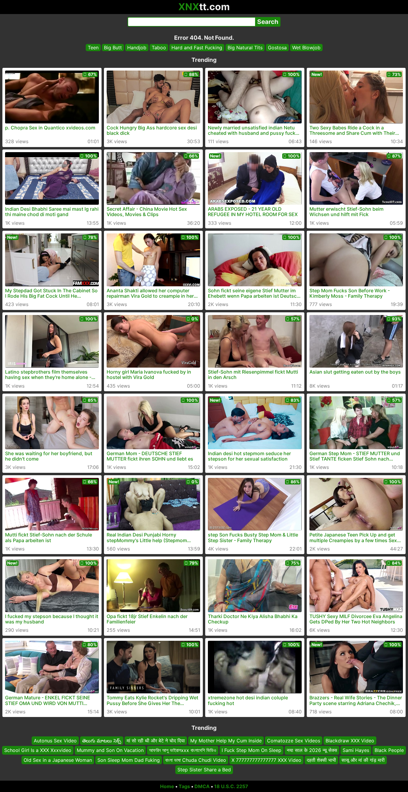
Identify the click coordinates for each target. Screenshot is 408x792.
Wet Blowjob (306, 48)
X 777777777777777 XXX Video (266, 760)
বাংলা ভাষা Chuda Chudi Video (195, 760)
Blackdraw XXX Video (350, 741)
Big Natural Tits (245, 48)
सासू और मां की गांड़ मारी (363, 760)
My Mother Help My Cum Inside (226, 741)
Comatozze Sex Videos (293, 741)
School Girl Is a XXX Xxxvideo (37, 750)
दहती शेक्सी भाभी (321, 760)
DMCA (202, 786)
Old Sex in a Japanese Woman (58, 760)
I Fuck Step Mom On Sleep (251, 750)
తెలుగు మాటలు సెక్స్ (101, 741)
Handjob (136, 48)
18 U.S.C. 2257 (231, 786)
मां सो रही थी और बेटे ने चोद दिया (156, 741)
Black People (389, 750)
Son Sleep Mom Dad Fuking (128, 760)
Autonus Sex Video (55, 741)
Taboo (159, 48)
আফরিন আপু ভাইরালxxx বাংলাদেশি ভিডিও (182, 750)
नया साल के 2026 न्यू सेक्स (312, 750)
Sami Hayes (356, 750)
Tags (184, 786)
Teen (93, 48)
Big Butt (113, 48)
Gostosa (277, 48)
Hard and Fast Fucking (196, 48)
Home (167, 786)
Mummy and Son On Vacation (110, 750)
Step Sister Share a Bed (204, 770)
